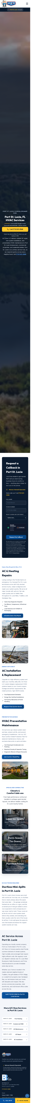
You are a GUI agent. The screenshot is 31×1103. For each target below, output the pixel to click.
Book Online (24, 1100)
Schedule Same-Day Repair (12, 615)
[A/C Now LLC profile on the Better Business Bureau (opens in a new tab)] (7, 1077)
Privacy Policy (16, 553)
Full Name (9, 499)
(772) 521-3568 (21, 254)
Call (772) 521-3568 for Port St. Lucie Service (15, 995)
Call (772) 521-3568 (16, 229)
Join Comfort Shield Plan (11, 757)
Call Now (8, 1100)
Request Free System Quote (13, 706)
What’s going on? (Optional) (14, 514)
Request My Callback (16, 537)
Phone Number (10, 507)
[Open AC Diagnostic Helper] (27, 1096)
